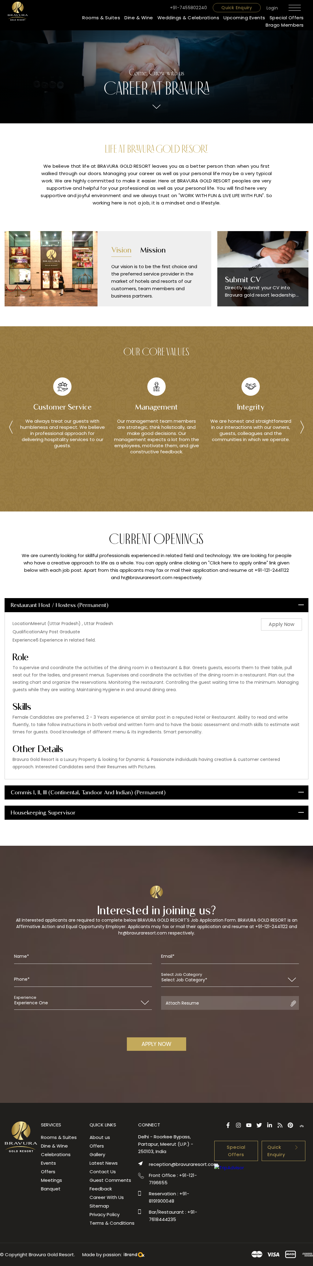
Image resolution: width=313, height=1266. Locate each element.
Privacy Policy (105, 1214)
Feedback (101, 1188)
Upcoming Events (244, 17)
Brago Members (285, 25)
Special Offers (287, 17)
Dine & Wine (138, 17)
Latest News (104, 1163)
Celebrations (56, 1154)
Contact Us (103, 1171)
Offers (48, 1171)
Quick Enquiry (236, 8)
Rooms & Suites (101, 17)
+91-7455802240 (188, 8)
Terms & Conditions (112, 1223)
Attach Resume (182, 1003)
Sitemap (99, 1206)
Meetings (51, 1180)
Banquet (51, 1188)
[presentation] (11, 428)
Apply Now (281, 624)
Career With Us (107, 1197)
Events (48, 1163)
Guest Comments (110, 1180)
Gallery (97, 1154)
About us (100, 1137)
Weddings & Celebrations (188, 17)
